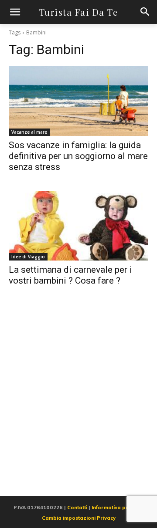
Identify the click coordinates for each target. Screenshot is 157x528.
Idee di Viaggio (28, 257)
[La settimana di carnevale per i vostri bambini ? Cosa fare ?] (78, 226)
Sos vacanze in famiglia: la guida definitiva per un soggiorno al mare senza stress (78, 156)
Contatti (77, 507)
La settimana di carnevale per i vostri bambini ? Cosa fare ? (70, 275)
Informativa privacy (116, 507)
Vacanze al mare (29, 132)
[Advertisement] (78, 401)
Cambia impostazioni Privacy (79, 518)
